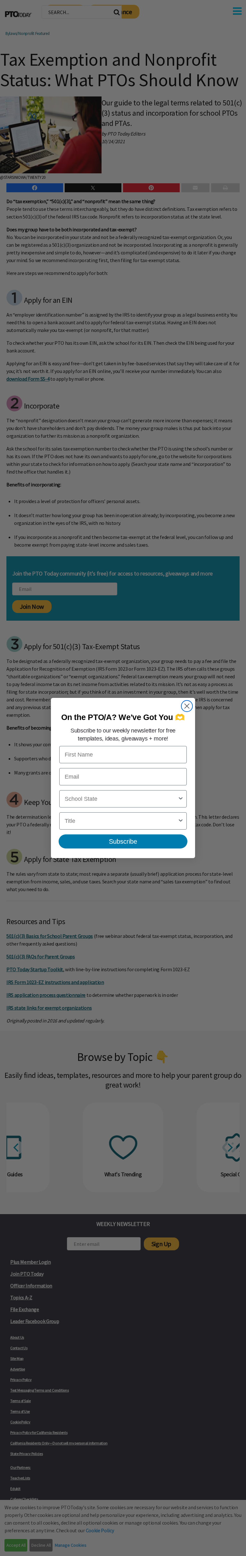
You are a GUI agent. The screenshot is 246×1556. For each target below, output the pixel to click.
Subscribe (123, 841)
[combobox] (121, 798)
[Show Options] (180, 798)
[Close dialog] (187, 706)
